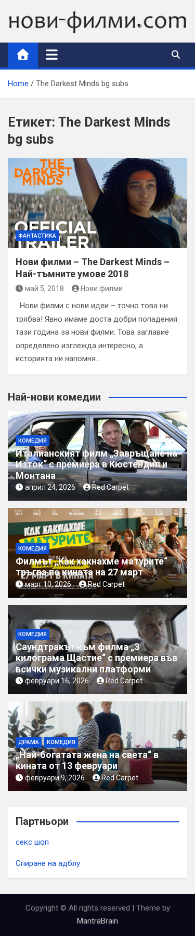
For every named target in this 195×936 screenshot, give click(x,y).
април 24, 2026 (50, 487)
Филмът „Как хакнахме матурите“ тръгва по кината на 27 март (91, 567)
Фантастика (37, 235)
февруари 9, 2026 (55, 778)
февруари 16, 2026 (57, 681)
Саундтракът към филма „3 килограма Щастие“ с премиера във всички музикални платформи (96, 658)
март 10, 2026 (48, 584)
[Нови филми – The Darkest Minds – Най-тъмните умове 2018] (97, 203)
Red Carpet (110, 487)
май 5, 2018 (44, 288)
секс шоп (32, 842)
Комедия (32, 440)
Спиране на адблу (48, 863)
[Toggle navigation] (52, 54)
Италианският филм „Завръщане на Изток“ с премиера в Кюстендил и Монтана (96, 464)
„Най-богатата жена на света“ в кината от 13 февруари (87, 760)
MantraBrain (97, 921)
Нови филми (102, 288)
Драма (28, 742)
